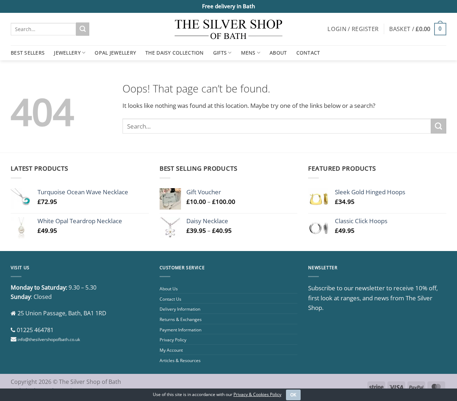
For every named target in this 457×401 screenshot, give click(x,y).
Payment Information (180, 330)
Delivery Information (180, 309)
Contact (308, 52)
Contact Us (170, 299)
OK (293, 395)
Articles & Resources (180, 360)
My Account (171, 350)
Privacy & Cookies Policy (257, 394)
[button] (352, 28)
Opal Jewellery (115, 52)
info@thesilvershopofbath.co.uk (48, 339)
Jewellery (67, 52)
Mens (248, 52)
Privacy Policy (173, 340)
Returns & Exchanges (181, 319)
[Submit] (82, 28)
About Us (169, 289)
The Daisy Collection (174, 52)
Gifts (220, 52)
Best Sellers (28, 52)
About (278, 52)
